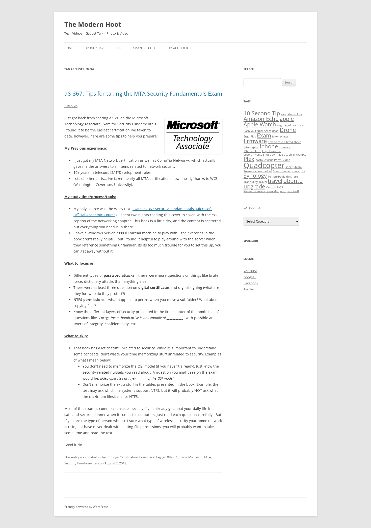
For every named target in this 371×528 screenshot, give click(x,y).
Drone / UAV (94, 48)
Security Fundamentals (81, 463)
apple (287, 118)
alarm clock (294, 114)
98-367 (172, 457)
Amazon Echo (143, 48)
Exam (182, 457)
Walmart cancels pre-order (261, 191)
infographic (251, 147)
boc (301, 125)
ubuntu (293, 180)
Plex (118, 48)
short (289, 167)
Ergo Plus (250, 136)
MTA (207, 457)
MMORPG (299, 154)
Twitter (249, 289)
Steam (298, 167)
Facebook (251, 283)
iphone (269, 146)
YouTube (250, 271)
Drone (288, 129)
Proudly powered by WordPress (86, 507)
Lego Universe (271, 151)
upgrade (254, 186)
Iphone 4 (284, 147)
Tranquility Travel (255, 182)
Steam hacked (282, 171)
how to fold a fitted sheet (284, 142)
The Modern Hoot (92, 24)
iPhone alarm (252, 151)
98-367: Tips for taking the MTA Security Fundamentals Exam (143, 93)
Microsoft (195, 457)
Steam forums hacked (258, 171)
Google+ (250, 277)
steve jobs (298, 171)
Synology (255, 175)
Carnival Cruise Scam (257, 131)
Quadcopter (264, 165)
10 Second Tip (262, 113)
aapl (283, 114)
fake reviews (280, 136)
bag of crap (290, 125)
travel (275, 180)
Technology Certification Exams (125, 457)
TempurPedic (276, 176)
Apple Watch (260, 124)
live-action (285, 154)
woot (283, 191)
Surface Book (177, 48)
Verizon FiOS (274, 187)
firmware (255, 141)
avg (279, 125)
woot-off (293, 191)
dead (275, 131)
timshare (292, 176)
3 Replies (70, 106)
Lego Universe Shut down (260, 154)
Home (68, 48)
